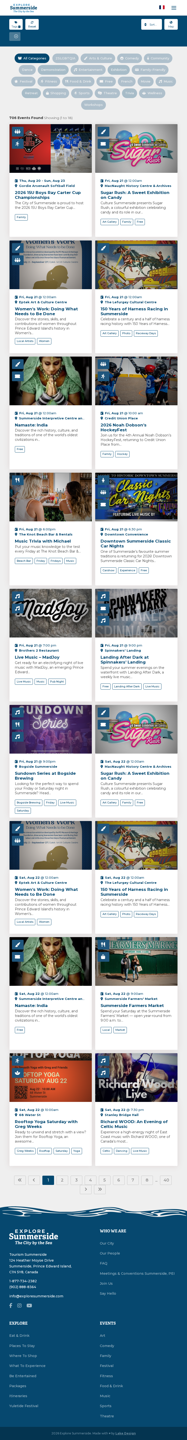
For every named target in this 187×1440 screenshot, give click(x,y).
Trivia (129, 93)
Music (168, 81)
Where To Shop (23, 1356)
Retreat (31, 93)
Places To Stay (22, 1346)
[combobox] (151, 24)
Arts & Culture (100, 58)
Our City (107, 1243)
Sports (84, 93)
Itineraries (18, 1396)
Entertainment (91, 70)
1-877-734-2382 (23, 1281)
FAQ (103, 1263)
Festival (26, 81)
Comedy (132, 58)
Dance (27, 70)
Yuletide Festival (23, 1406)
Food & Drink (80, 81)
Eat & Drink (19, 1335)
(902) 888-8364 (22, 1287)
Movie (145, 81)
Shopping (58, 93)
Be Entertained (22, 1376)
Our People (110, 1253)
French (126, 81)
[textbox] (151, 24)
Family (105, 1356)
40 (166, 1180)
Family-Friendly (152, 70)
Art (102, 1335)
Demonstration (53, 70)
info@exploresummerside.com (36, 1296)
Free (109, 81)
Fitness (51, 81)
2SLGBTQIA (65, 58)
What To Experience (27, 1366)
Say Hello (108, 1293)
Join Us (106, 1283)
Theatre (110, 93)
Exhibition (119, 70)
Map (171, 26)
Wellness (155, 93)
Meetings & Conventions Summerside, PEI (137, 1273)
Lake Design (125, 1433)
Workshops (93, 105)
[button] (162, 7)
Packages (17, 1386)
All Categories (34, 58)
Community (160, 58)
